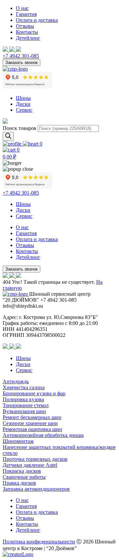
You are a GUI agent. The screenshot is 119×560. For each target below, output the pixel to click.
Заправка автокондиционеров (36, 489)
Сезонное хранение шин (30, 423)
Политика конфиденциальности (39, 541)
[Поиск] (8, 136)
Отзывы (25, 26)
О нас (22, 8)
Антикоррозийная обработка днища (43, 435)
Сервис (24, 110)
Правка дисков (19, 483)
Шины (23, 98)
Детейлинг (28, 38)
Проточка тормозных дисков (35, 459)
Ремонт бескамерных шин (32, 417)
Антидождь (16, 381)
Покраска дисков (22, 471)
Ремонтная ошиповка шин (32, 429)
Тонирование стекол (26, 405)
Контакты (27, 32)
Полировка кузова (23, 399)
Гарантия (26, 14)
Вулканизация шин (24, 411)
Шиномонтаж (18, 441)
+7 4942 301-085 (21, 56)
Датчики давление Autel (30, 465)
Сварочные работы (24, 477)
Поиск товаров (19, 128)
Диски (23, 104)
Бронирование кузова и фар (34, 393)
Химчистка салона (24, 387)
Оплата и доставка (37, 20)
